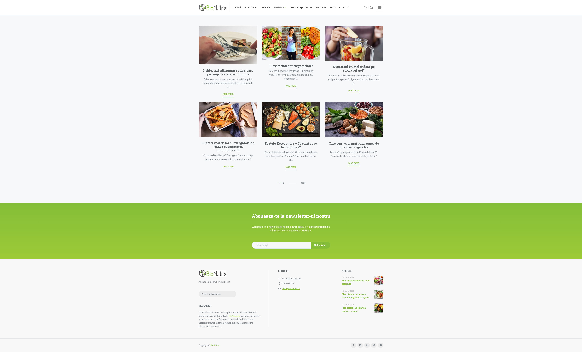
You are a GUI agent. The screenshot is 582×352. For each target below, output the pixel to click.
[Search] (371, 7)
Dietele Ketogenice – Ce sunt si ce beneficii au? (291, 145)
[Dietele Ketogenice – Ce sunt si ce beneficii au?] (291, 119)
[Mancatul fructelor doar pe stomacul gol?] (354, 43)
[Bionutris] (212, 7)
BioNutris (215, 345)
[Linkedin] (367, 345)
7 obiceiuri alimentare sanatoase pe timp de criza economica (228, 72)
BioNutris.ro (235, 316)
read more (228, 93)
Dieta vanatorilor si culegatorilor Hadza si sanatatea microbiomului (228, 146)
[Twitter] (374, 345)
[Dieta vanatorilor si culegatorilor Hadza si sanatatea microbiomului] (228, 119)
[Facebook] (353, 345)
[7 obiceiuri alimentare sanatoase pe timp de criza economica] (228, 45)
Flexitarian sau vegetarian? (291, 66)
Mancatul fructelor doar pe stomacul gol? (354, 68)
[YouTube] (380, 345)
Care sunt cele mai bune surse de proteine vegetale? (354, 145)
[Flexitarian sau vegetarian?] (291, 43)
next (303, 182)
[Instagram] (360, 345)
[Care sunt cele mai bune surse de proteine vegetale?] (354, 119)
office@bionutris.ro (291, 288)
